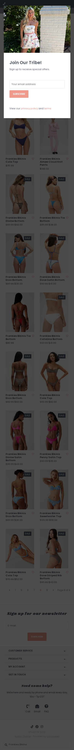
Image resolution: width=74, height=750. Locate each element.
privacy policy (29, 108)
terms (47, 108)
